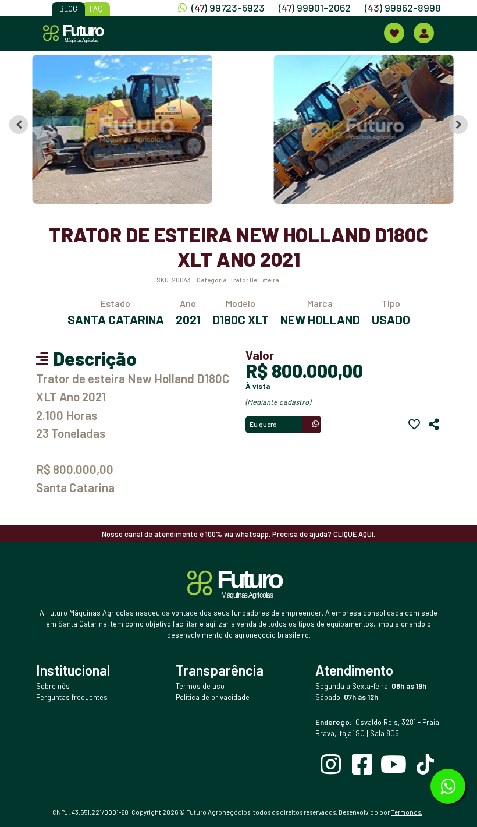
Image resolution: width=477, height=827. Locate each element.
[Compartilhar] (434, 425)
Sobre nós (53, 686)
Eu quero (263, 424)
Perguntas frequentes (72, 697)
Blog (68, 8)
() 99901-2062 (315, 7)
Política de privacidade (213, 697)
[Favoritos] (414, 425)
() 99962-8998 (403, 7)
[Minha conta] (424, 33)
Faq (96, 8)
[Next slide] (458, 124)
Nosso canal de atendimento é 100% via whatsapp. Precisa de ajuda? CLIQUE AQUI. (238, 534)
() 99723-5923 (228, 7)
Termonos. (406, 812)
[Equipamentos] (394, 33)
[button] (120, 129)
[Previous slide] (18, 124)
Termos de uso (200, 686)
